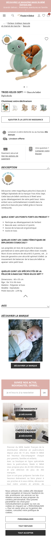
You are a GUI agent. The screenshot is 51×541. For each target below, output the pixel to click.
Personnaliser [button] (25, 519)
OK (44, 392)
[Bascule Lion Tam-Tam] (24, 108)
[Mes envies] (43, 15)
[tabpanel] (25, 58)
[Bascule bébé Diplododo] (5, 108)
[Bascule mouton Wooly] (15, 108)
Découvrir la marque (25, 365)
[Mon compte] (39, 15)
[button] (4, 15)
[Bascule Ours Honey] (43, 108)
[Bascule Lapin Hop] (34, 108)
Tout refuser (25, 526)
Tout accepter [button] (25, 533)
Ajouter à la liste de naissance (25, 119)
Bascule (26, 26)
